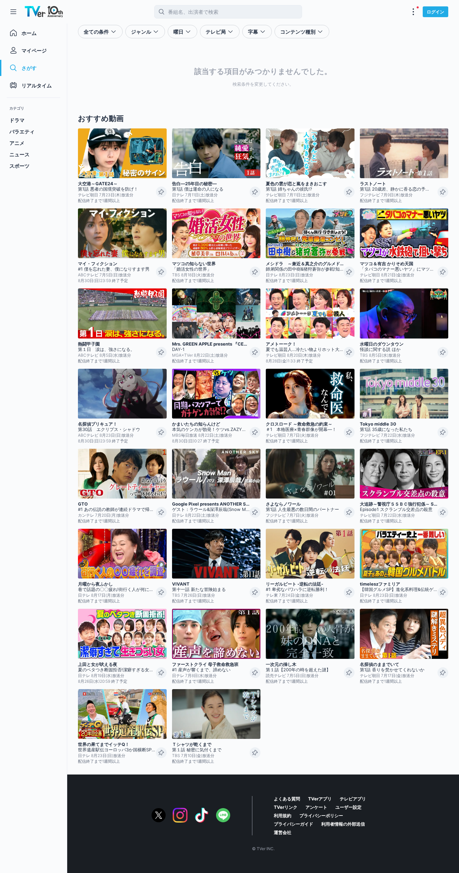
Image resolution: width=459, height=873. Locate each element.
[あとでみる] (161, 192)
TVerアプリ (320, 798)
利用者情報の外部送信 (343, 824)
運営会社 (282, 832)
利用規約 (282, 815)
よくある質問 (287, 798)
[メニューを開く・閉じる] (413, 11)
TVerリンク (285, 807)
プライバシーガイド (293, 824)
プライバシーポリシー (321, 815)
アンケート (316, 807)
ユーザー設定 (348, 807)
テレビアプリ (353, 798)
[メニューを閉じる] (13, 11)
